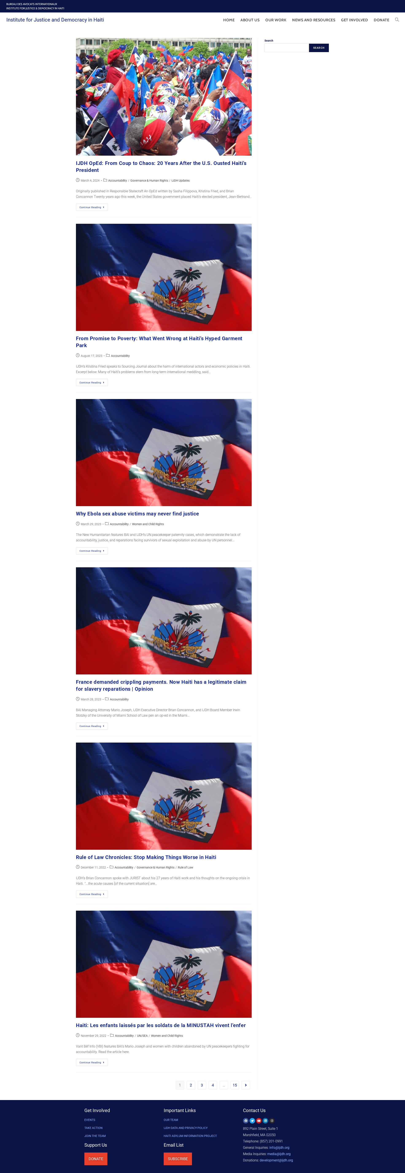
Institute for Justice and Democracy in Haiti (55, 20)
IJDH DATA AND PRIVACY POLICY (186, 1128)
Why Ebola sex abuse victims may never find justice (137, 514)
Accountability (117, 180)
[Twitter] (252, 1120)
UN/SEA (142, 1035)
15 (235, 1085)
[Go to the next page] (246, 1085)
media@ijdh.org (279, 1154)
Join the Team (95, 1136)
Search (269, 40)
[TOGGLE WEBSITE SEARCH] (397, 20)
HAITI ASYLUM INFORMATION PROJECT (190, 1136)
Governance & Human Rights (149, 180)
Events (89, 1120)
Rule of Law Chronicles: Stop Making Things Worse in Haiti (146, 857)
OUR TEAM (171, 1120)
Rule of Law (185, 867)
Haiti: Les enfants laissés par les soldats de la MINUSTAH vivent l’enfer (161, 1025)
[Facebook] (245, 1120)
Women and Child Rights (148, 524)
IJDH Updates (180, 180)
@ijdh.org (276, 1160)
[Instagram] (272, 1120)
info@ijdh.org (279, 1148)
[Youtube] (259, 1120)
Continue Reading (94, 206)
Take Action (93, 1128)
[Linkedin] (265, 1120)
